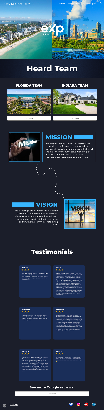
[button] (101, 4)
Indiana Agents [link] (90, 3)
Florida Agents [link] (74, 3)
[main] (52, 68)
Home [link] (62, 3)
